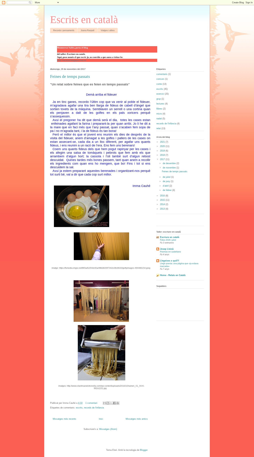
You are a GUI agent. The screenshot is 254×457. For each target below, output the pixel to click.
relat (158, 128)
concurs (160, 79)
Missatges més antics (137, 419)
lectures (160, 103)
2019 (163, 150)
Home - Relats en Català (172, 275)
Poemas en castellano (170, 252)
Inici (101, 419)
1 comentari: (91, 403)
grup (158, 99)
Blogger (143, 450)
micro (159, 113)
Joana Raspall (87, 30)
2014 (163, 204)
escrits (79, 407)
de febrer (167, 190)
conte (159, 84)
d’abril (166, 185)
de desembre (169, 163)
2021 (163, 142)
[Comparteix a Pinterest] (117, 403)
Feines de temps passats (70, 76)
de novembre (169, 167)
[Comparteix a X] (111, 403)
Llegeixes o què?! (169, 260)
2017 (163, 159)
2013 (163, 208)
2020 (163, 146)
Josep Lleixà (166, 249)
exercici (160, 94)
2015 (163, 200)
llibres (159, 108)
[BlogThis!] (108, 403)
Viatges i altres (108, 30)
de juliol (167, 177)
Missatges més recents (64, 419)
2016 (163, 195)
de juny (167, 181)
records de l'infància (94, 407)
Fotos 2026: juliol (168, 240)
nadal (159, 118)
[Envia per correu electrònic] (104, 403)
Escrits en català (84, 19)
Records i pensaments (63, 30)
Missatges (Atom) (108, 429)
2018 (163, 155)
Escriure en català (169, 237)
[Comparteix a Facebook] (114, 403)
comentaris (161, 74)
